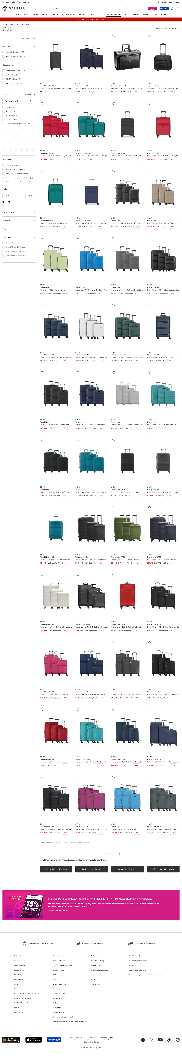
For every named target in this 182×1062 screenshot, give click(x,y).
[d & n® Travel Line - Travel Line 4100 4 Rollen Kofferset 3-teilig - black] (127, 191)
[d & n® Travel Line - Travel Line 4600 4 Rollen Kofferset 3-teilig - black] (56, 460)
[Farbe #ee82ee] (33, 143)
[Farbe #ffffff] (16, 137)
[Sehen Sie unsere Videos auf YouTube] (160, 1039)
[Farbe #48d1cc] (33, 137)
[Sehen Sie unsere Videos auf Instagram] (151, 1039)
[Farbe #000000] (5, 137)
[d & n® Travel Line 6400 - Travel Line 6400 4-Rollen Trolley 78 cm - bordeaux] (127, 595)
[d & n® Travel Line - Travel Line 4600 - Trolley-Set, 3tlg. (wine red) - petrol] (91, 460)
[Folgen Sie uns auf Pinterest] (177, 1039)
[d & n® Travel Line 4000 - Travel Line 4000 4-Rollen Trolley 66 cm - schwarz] (127, 124)
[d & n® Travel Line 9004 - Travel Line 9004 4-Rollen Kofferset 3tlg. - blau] (163, 730)
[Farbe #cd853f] (22, 137)
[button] (17, 2)
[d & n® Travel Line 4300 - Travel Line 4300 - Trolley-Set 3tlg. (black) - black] (163, 258)
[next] (119, 854)
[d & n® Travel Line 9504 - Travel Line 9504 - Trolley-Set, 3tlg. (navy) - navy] (91, 57)
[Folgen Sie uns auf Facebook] (143, 1039)
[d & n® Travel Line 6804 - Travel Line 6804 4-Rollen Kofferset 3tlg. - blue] (163, 663)
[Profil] (172, 8)
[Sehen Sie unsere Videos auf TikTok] (169, 1039)
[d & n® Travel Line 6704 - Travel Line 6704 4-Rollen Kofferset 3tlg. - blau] (163, 595)
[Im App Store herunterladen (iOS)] (33, 1040)
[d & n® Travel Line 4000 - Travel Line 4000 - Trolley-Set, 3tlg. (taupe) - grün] (56, 124)
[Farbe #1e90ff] (5, 143)
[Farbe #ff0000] (22, 143)
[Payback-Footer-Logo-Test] (54, 1040)
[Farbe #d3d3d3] (10, 137)
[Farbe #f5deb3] (27, 143)
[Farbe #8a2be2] (10, 143)
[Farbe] (16, 150)
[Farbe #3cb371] (27, 137)
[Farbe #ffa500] (5, 150)
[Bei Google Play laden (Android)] (11, 1040)
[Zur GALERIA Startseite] (13, 8)
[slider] (3, 202)
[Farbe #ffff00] (10, 150)
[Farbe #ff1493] (16, 143)
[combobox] (166, 28)
